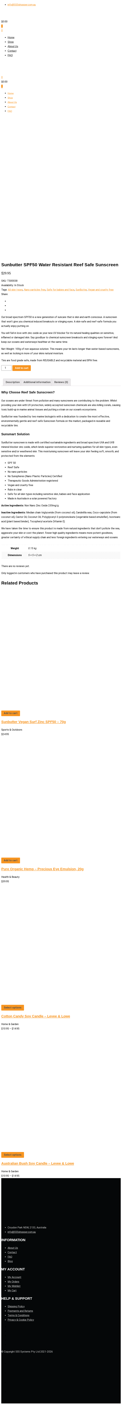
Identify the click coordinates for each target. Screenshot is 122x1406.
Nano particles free (35, 289)
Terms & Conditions (18, 1315)
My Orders (13, 1281)
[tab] (12, 382)
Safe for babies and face (61, 289)
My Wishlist (14, 1286)
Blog (10, 1261)
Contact (12, 50)
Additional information (37, 382)
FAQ (10, 55)
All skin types (15, 289)
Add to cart (21, 368)
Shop (11, 42)
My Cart (12, 1290)
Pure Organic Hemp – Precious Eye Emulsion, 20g (42, 869)
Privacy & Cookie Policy (21, 1319)
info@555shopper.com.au (22, 4)
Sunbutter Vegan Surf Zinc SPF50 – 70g (33, 722)
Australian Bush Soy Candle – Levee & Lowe (37, 1163)
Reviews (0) (61, 382)
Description (13, 382)
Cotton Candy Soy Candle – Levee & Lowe (35, 1016)
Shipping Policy (16, 1306)
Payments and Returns (20, 1310)
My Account (14, 1277)
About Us (13, 46)
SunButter (81, 289)
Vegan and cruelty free (101, 289)
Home (11, 37)
